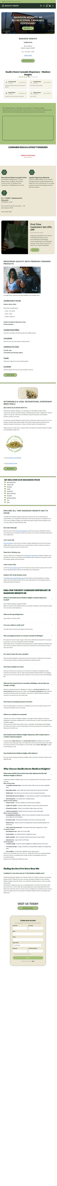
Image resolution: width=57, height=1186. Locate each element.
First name (15, 925)
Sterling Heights (11, 498)
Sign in (33, 961)
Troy (8, 500)
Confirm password (32, 948)
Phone (14, 937)
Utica (8, 502)
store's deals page (41, 744)
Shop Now (34, 250)
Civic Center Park (8, 543)
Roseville (9, 495)
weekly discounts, (16, 741)
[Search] (44, 5)
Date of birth (15, 942)
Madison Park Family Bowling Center (15, 578)
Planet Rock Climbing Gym (32, 555)
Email (14, 931)
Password (15, 948)
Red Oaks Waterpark (22, 531)
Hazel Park (10, 491)
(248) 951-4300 (28, 55)
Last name (30, 925)
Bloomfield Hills (11, 482)
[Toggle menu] (52, 5)
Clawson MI (10, 484)
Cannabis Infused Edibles (11, 330)
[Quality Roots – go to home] (10, 6)
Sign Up (28, 958)
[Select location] (41, 5)
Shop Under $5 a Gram (11, 463)
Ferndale (9, 487)
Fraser (8, 489)
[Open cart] (49, 5)
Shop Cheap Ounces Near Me (13, 458)
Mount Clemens (11, 493)
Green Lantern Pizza (15, 567)
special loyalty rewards (29, 741)
